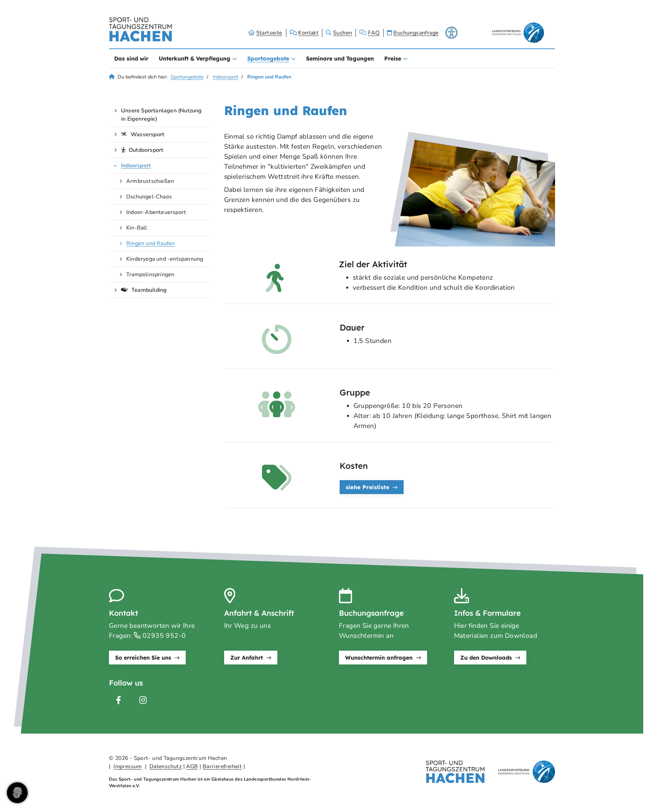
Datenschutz (165, 766)
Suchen (342, 33)
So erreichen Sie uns (143, 657)
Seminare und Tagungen (340, 58)
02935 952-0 (163, 635)
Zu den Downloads (486, 657)
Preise (392, 58)
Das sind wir (131, 58)
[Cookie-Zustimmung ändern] (17, 792)
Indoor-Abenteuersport (156, 212)
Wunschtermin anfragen (379, 657)
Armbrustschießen (150, 181)
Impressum (127, 766)
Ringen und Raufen (150, 243)
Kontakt (308, 33)
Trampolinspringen (150, 274)
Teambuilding (149, 290)
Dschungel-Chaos (149, 197)
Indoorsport (225, 76)
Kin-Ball (136, 228)
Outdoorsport (146, 150)
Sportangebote (268, 58)
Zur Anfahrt (246, 657)
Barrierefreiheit (222, 766)
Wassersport (147, 134)
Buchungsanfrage (416, 33)
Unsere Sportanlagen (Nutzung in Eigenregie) (161, 115)
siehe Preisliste (367, 487)
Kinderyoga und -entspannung (164, 259)
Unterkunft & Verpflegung (194, 58)
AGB (192, 766)
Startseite (269, 33)
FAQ (373, 33)
